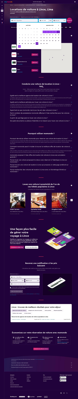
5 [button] (25, 34)
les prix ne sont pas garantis (39, 359)
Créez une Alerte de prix (62, 342)
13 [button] (28, 37)
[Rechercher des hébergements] (2, 8)
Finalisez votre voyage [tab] (17, 313)
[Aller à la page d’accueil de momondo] (8, 1)
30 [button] (37, 43)
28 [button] (31, 43)
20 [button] (28, 40)
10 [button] (19, 37)
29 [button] (34, 43)
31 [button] (19, 46)
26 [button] (25, 43)
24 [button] (19, 43)
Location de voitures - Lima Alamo (48, 319)
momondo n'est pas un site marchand (19, 362)
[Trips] (2, 19)
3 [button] (19, 34)
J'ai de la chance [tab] (27, 313)
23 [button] (37, 40)
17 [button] (19, 40)
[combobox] (14, 17)
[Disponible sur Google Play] (63, 377)
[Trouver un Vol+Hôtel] (2, 13)
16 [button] (46, 37)
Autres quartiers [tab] (48, 310)
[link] (35, 54)
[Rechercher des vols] (2, 5)
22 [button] (34, 40)
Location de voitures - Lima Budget (19, 319)
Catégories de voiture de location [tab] (35, 310)
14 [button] (31, 37)
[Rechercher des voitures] (2, 10)
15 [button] (34, 37)
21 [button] (31, 40)
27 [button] (28, 43)
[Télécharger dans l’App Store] (63, 380)
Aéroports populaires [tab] (58, 310)
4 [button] (22, 34)
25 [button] (22, 43)
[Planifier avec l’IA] (2, 16)
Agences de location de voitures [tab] (19, 310)
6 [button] (28, 34)
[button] (2, 2)
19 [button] (25, 40)
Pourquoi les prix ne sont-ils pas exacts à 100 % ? (22, 367)
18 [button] (22, 40)
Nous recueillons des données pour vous (20, 365)
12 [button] (25, 37)
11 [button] (22, 37)
